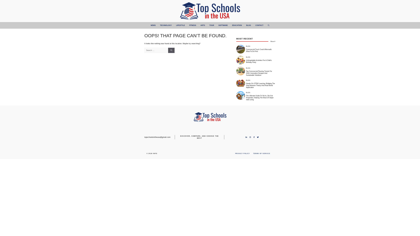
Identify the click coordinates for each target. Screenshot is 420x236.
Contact (259, 25)
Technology (166, 25)
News (153, 25)
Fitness (192, 25)
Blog (248, 25)
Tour (211, 25)
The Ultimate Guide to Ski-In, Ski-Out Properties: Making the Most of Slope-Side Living (260, 98)
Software (223, 25)
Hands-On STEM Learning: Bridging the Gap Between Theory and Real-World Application (260, 85)
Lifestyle (180, 25)
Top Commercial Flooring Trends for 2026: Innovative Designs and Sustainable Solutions (259, 73)
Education (237, 25)
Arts (202, 25)
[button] (269, 25)
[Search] (171, 50)
